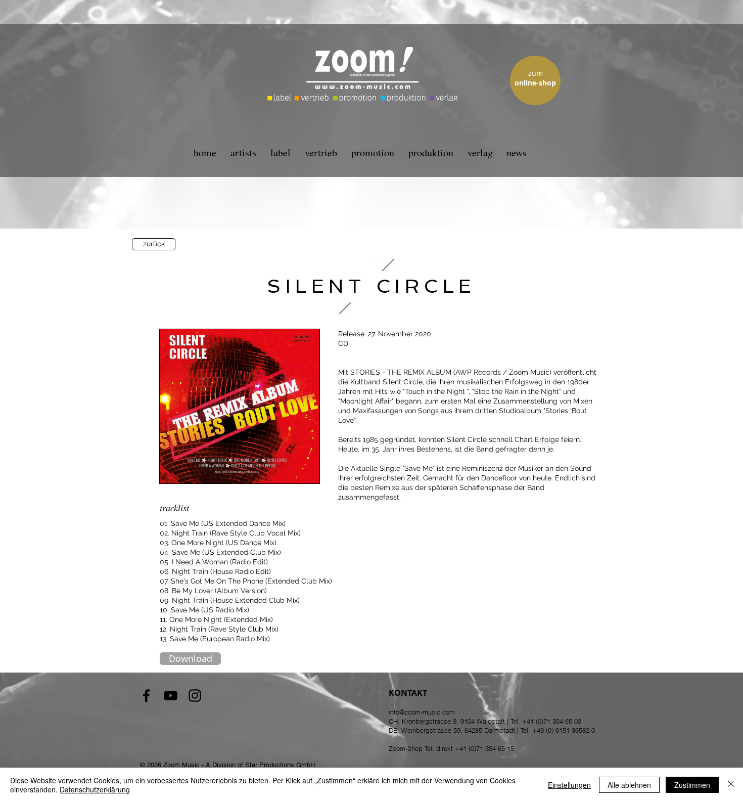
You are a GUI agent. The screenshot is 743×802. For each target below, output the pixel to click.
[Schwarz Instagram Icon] (195, 695)
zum (535, 73)
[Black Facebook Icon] (146, 695)
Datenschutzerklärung (95, 789)
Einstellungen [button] (569, 785)
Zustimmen (692, 785)
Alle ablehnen (629, 785)
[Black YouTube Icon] (170, 695)
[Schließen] (731, 785)
